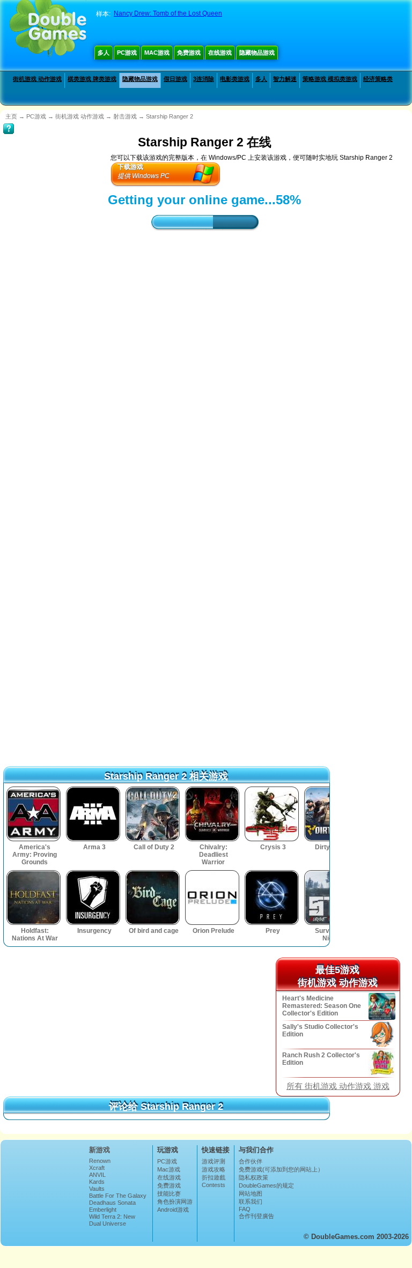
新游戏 (99, 1150)
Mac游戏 (157, 52)
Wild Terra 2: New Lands (112, 1219)
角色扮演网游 (175, 1201)
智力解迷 (285, 79)
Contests (213, 1185)
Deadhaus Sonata (112, 1202)
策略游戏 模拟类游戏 (330, 79)
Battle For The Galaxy (117, 1195)
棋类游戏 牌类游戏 (92, 79)
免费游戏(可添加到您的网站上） (281, 1169)
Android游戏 (173, 1209)
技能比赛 (169, 1193)
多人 (103, 52)
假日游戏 (175, 79)
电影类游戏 (234, 79)
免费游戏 (189, 52)
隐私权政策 (253, 1177)
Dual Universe (107, 1223)
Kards (97, 1181)
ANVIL (97, 1174)
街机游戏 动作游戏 (37, 79)
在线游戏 (220, 52)
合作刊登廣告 (256, 1216)
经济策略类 (378, 79)
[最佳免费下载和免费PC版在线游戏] (48, 29)
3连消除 (203, 79)
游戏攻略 (213, 1169)
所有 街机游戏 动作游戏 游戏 (337, 1086)
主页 (11, 116)
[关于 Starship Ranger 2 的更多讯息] (8, 121)
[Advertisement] (204, 333)
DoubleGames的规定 (266, 1185)
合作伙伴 (250, 1161)
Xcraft (97, 1168)
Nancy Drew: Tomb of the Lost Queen (168, 13)
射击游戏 (125, 116)
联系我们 (250, 1201)
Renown (100, 1161)
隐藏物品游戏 (257, 52)
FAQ (245, 1209)
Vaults (97, 1188)
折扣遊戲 (213, 1177)
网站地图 (250, 1193)
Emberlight (102, 1209)
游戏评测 (213, 1161)
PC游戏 (127, 52)
